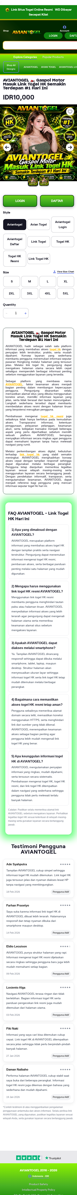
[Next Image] (70, 147)
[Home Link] (26, 32)
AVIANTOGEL (14, 384)
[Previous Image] (7, 147)
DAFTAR (57, 200)
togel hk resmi (52, 416)
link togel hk (30, 454)
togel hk (55, 349)
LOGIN (53, 35)
